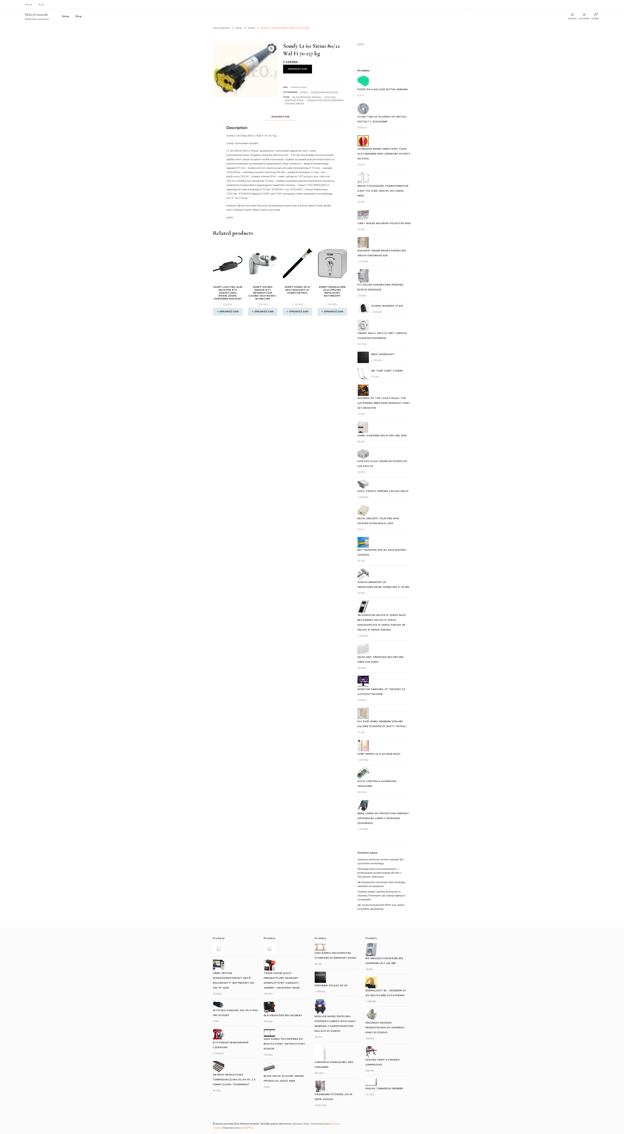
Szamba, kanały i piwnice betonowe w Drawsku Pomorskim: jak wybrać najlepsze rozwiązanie (382, 895)
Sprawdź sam (297, 69)
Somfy (304, 92)
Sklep (28, 4)
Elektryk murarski (36, 15)
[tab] (280, 116)
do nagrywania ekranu (306, 97)
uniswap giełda (294, 103)
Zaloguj (584, 18)
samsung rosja (294, 100)
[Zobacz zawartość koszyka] (595, 15)
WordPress (248, 1127)
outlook (330, 97)
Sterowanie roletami (324, 92)
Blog (41, 4)
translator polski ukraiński (325, 100)
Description (280, 116)
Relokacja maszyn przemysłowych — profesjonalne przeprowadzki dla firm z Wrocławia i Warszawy (380, 873)
